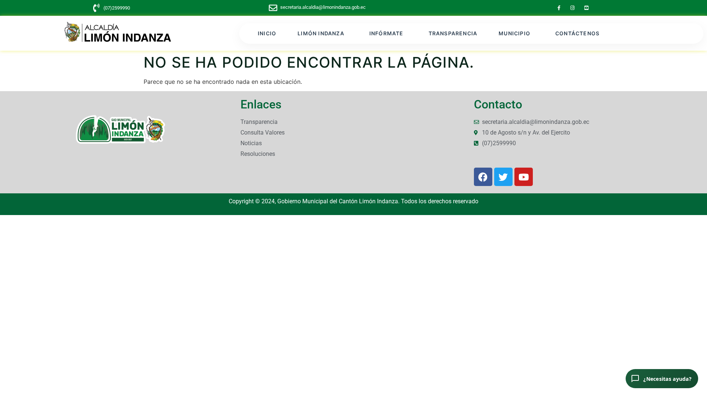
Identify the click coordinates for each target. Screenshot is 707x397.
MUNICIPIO (514, 33)
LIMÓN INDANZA (321, 33)
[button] (322, 33)
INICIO (267, 33)
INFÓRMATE (386, 33)
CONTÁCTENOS (577, 33)
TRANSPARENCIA (453, 33)
